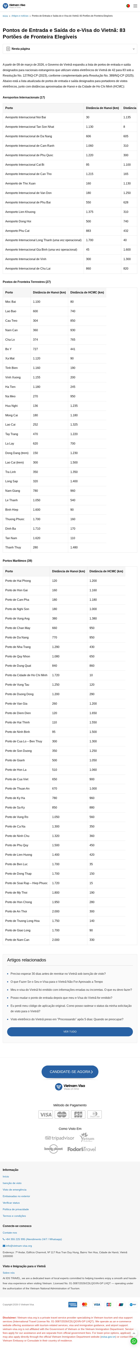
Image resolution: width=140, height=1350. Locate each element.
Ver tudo (70, 1031)
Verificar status (11, 1202)
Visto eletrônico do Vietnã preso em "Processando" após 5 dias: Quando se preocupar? (67, 1019)
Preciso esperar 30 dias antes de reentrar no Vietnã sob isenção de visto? (58, 973)
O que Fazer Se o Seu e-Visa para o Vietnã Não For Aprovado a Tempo (57, 981)
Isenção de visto (12, 1183)
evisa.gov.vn (108, 1336)
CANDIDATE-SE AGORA (70, 1072)
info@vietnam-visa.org (19, 1245)
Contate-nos (10, 1232)
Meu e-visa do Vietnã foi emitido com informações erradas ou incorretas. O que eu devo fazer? (71, 989)
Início (5, 16)
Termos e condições (14, 1215)
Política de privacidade (16, 1209)
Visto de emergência (14, 1189)
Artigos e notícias (19, 16)
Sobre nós (9, 1272)
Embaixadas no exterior (16, 1196)
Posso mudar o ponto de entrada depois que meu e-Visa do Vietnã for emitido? (61, 997)
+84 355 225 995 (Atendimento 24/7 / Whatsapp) (33, 1239)
